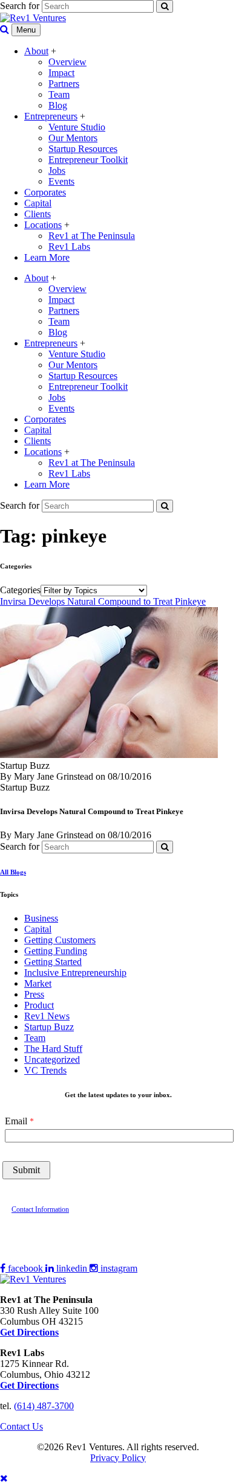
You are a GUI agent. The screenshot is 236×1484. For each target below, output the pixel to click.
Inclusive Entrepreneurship (75, 972)
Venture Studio (76, 127)
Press (34, 994)
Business (41, 918)
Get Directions (29, 1385)
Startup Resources (82, 149)
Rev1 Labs (69, 246)
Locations (43, 225)
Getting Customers (60, 940)
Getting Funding (55, 951)
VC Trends (45, 1070)
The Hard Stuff (53, 1048)
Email (16, 1121)
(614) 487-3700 (44, 1406)
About (36, 51)
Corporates (45, 192)
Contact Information (40, 1209)
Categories (20, 590)
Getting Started (53, 962)
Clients (37, 214)
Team (59, 94)
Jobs (56, 170)
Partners (63, 83)
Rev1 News (47, 1016)
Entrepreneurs (50, 116)
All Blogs (13, 872)
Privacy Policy (118, 1458)
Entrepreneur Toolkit (88, 159)
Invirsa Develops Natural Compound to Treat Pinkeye (103, 601)
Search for (19, 6)
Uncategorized (52, 1059)
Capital (37, 203)
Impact (61, 73)
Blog (57, 105)
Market (37, 983)
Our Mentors (72, 138)
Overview (67, 62)
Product (39, 1005)
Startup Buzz (49, 1027)
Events (61, 181)
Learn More (47, 257)
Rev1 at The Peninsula (91, 236)
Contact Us (21, 1426)
